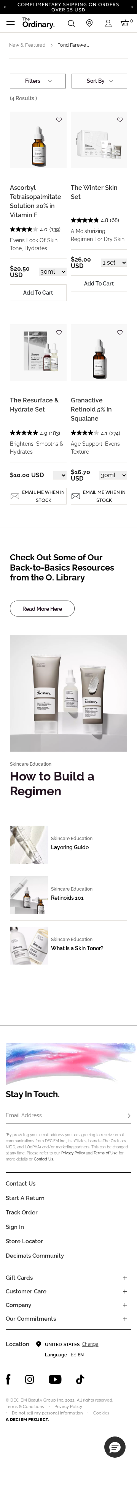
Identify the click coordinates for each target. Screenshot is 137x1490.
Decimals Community (35, 1255)
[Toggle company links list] (125, 1305)
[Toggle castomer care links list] (125, 1291)
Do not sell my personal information (47, 1413)
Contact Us (43, 1159)
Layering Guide (70, 847)
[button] (115, 1447)
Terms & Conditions (25, 1406)
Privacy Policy (73, 1153)
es (73, 1355)
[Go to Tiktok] (80, 1379)
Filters (32, 81)
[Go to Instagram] (29, 1379)
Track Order (22, 1212)
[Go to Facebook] (8, 1379)
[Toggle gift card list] (125, 1277)
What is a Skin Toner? (77, 948)
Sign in (15, 1227)
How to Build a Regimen (52, 783)
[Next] (132, 6)
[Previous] (4, 6)
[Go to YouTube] (55, 1379)
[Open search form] (71, 23)
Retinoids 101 (67, 898)
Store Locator (24, 1241)
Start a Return (25, 1198)
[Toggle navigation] (11, 23)
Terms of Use (106, 1153)
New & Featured (27, 45)
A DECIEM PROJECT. (27, 1419)
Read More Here (42, 609)
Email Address (24, 1115)
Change (90, 1344)
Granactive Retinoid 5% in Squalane (91, 409)
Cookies (101, 1413)
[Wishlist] (59, 116)
